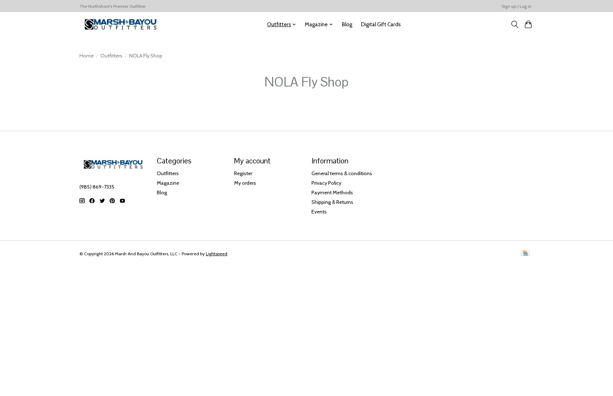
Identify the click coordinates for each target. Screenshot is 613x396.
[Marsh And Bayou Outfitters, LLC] (120, 24)
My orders (245, 183)
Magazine (168, 183)
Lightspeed (216, 253)
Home (86, 55)
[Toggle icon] (514, 24)
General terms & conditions (341, 173)
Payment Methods (332, 192)
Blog (347, 24)
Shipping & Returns (332, 202)
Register (243, 173)
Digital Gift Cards (381, 24)
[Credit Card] (525, 253)
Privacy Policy (326, 183)
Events (319, 211)
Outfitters (111, 55)
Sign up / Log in (516, 6)
